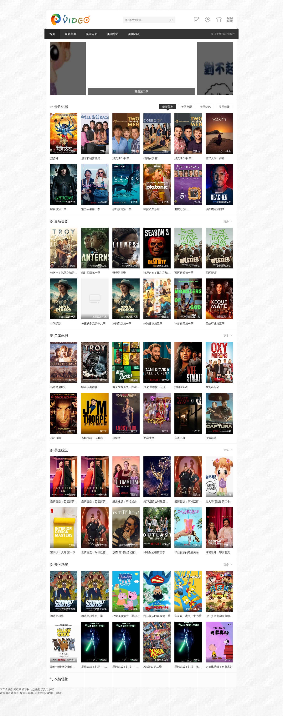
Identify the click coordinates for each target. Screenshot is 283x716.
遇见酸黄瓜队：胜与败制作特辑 (131, 387)
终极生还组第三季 (154, 552)
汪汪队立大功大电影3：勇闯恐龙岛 (227, 616)
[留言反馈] (196, 19)
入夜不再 (179, 438)
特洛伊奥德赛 (89, 387)
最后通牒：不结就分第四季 (128, 501)
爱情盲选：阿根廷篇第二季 (190, 501)
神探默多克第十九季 (93, 323)
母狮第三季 (119, 272)
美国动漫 (134, 34)
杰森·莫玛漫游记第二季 (126, 552)
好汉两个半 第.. (121, 158)
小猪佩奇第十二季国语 (125, 616)
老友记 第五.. (182, 209)
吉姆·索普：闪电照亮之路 (96, 438)
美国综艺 (113, 34)
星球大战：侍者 (215, 158)
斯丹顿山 (55, 438)
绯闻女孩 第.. (151, 158)
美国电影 (91, 34)
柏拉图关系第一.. (153, 209)
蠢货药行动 (212, 387)
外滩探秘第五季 (152, 323)
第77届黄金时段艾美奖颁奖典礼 (162, 501)
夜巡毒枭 (211, 438)
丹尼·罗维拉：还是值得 (157, 387)
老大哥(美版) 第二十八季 (220, 501)
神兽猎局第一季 (183, 323)
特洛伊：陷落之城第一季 (65, 272)
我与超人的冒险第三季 (156, 616)
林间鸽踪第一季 (121, 323)
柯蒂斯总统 (57, 616)
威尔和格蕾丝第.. (91, 158)
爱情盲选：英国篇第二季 (96, 501)
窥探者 (116, 438)
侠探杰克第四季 (215, 209)
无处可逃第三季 (215, 323)
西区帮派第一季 (183, 272)
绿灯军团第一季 (90, 272)
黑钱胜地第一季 (121, 209)
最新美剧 (70, 34)
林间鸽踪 (55, 323)
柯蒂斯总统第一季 (92, 616)
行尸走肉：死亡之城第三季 (159, 272)
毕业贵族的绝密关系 (186, 552)
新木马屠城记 (58, 387)
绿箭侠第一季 (58, 209)
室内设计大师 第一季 (62, 552)
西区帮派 (211, 272)
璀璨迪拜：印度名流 (218, 552)
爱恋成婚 (148, 438)
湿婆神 (54, 158)
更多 (227, 221)
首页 (52, 34)
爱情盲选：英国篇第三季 (65, 501)
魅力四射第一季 (90, 209)
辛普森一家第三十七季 (187, 616)
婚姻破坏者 (181, 387)
